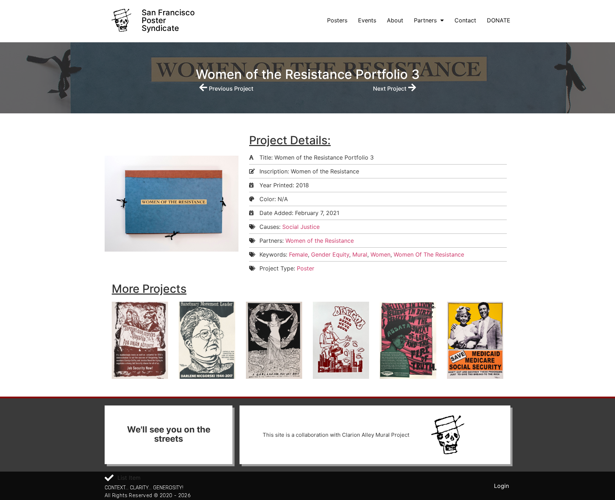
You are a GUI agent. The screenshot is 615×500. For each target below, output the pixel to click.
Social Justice (301, 226)
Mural (359, 254)
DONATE (498, 20)
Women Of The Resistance (429, 254)
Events (367, 20)
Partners (425, 20)
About (395, 20)
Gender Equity (330, 254)
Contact (465, 20)
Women (380, 254)
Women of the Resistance (319, 240)
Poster (305, 268)
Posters (337, 20)
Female (298, 254)
